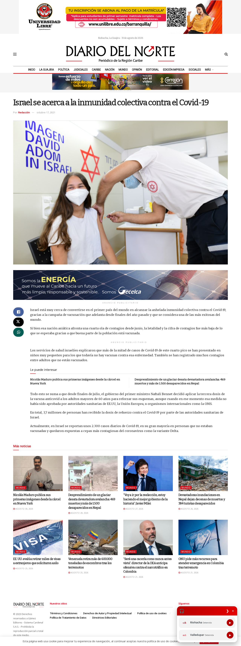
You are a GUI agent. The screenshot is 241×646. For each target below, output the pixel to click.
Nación (109, 69)
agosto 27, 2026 (134, 508)
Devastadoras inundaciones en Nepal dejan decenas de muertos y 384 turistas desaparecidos (201, 499)
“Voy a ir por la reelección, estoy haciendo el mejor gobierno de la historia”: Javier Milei (145, 499)
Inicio (31, 69)
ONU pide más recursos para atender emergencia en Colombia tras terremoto (201, 563)
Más (208, 69)
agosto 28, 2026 (79, 512)
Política (63, 69)
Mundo (123, 69)
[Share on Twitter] (18, 322)
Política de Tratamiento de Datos (68, 617)
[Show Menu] (15, 54)
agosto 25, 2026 (24, 568)
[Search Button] (226, 54)
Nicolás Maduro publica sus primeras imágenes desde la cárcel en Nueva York (36, 499)
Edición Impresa (174, 69)
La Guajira (46, 69)
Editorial (152, 69)
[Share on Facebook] (18, 311)
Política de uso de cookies (152, 613)
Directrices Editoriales (104, 617)
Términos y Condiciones (63, 613)
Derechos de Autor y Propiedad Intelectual (107, 613)
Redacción (24, 112)
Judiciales (81, 69)
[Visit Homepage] (120, 54)
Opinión (137, 69)
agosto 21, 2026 (134, 576)
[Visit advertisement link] (120, 17)
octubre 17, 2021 (46, 112)
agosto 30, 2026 (24, 508)
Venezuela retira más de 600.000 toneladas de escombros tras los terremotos (90, 563)
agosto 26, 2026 (189, 508)
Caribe (96, 69)
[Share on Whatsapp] (18, 332)
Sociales (195, 69)
